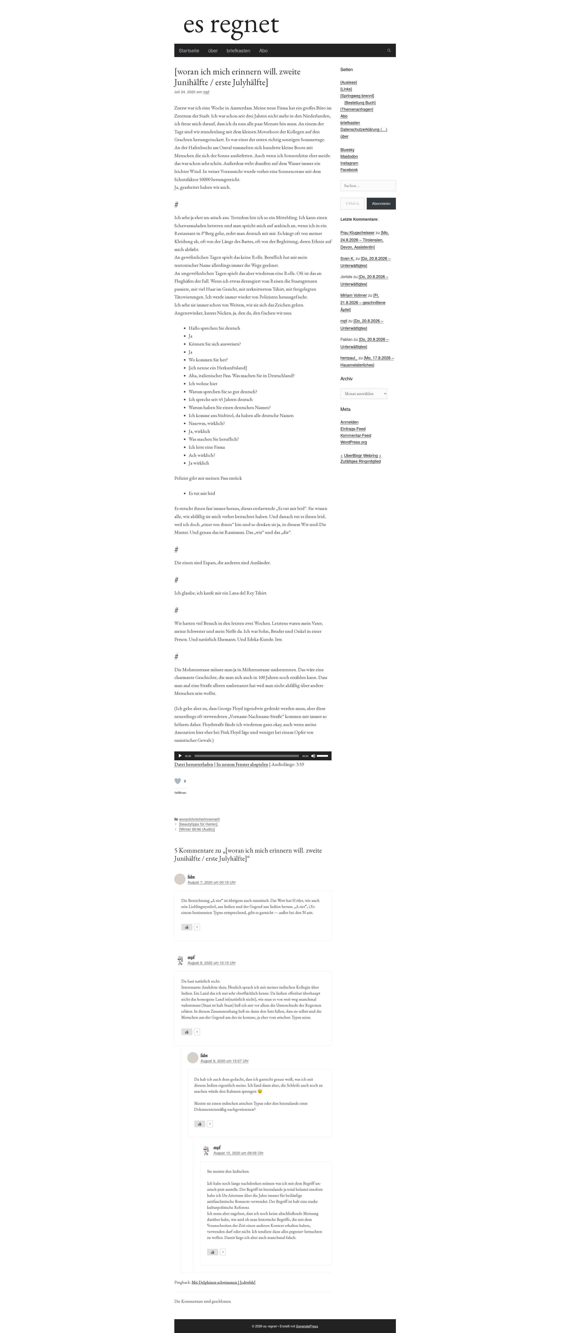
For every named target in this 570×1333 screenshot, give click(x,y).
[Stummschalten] (313, 756)
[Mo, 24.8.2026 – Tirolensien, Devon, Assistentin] (364, 239)
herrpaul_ (348, 357)
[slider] (323, 755)
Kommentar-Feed (355, 435)
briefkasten (238, 50)
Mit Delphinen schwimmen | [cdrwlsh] (223, 1282)
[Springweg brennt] (357, 95)
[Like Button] (177, 781)
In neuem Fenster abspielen (242, 764)
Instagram (349, 163)
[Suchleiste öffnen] (389, 50)
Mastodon (349, 156)
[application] (253, 755)
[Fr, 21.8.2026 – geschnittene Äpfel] (362, 302)
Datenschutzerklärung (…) (363, 129)
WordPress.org (353, 442)
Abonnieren (381, 203)
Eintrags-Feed (353, 428)
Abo (263, 50)
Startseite (189, 50)
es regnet (231, 22)
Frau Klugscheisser (357, 232)
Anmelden (349, 422)
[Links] (346, 89)
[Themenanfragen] (356, 109)
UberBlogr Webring (361, 455)
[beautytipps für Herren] (198, 824)
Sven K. (347, 258)
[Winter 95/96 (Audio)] (197, 829)
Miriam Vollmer (353, 295)
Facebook (349, 169)
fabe (191, 876)
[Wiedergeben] (180, 756)
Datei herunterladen (193, 764)
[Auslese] (348, 82)
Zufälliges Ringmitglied (360, 461)
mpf (191, 957)
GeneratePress (307, 1326)
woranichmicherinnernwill (199, 819)
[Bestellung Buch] (360, 102)
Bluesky (347, 149)
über (213, 50)
